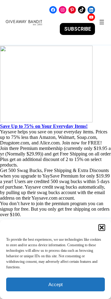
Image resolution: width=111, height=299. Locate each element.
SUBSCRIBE (77, 29)
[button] (102, 227)
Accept (55, 284)
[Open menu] (101, 22)
